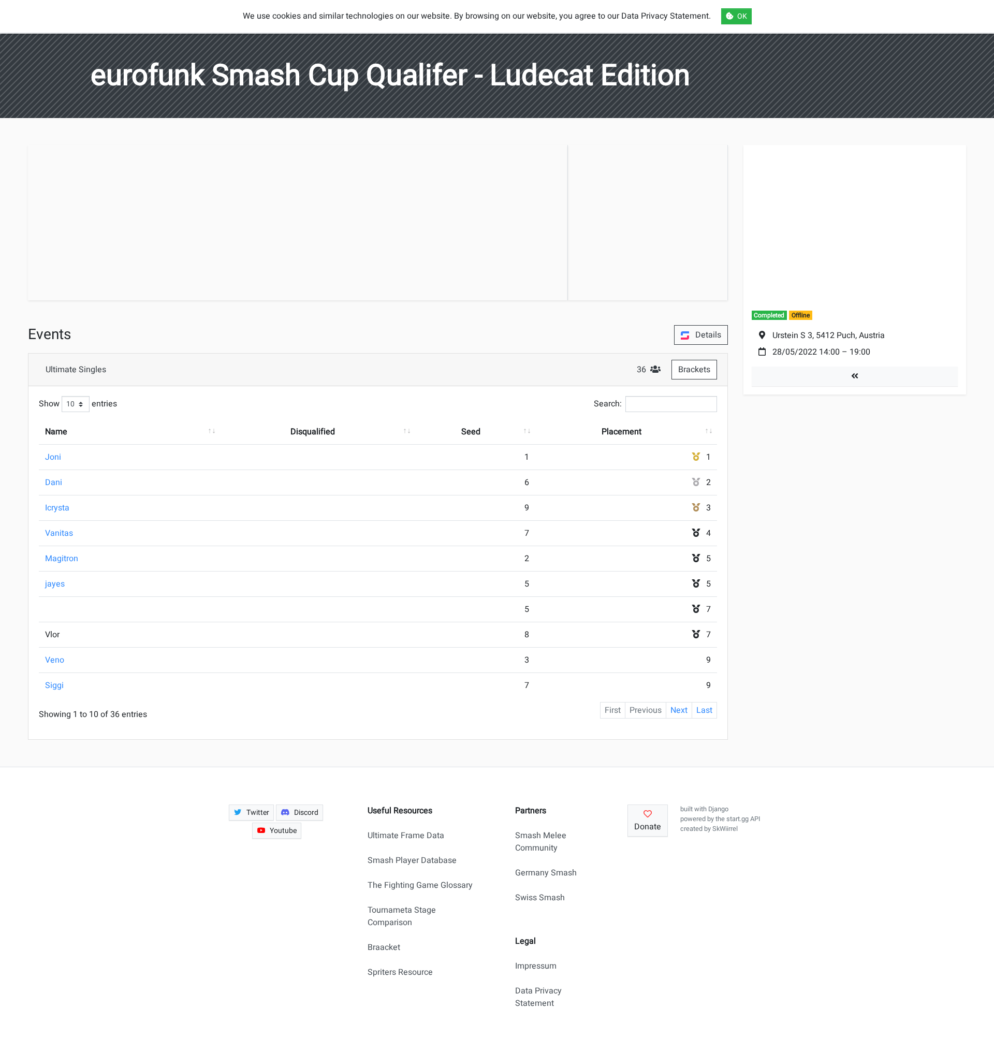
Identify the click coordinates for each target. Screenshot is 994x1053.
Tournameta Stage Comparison (402, 916)
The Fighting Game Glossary (420, 885)
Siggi (54, 685)
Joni (53, 457)
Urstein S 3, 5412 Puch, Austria (828, 335)
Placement (621, 432)
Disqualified (312, 432)
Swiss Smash (540, 897)
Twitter (257, 812)
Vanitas (59, 533)
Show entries (78, 404)
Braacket (384, 947)
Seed (470, 432)
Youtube (283, 830)
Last (704, 710)
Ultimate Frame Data (406, 835)
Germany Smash (546, 873)
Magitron (61, 558)
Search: (608, 404)
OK (742, 16)
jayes (55, 584)
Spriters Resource (400, 972)
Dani (53, 482)
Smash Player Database (412, 860)
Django (718, 809)
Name (56, 432)
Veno (54, 660)
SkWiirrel (725, 828)
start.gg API (743, 819)
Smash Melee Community (540, 841)
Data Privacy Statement (538, 997)
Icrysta (57, 508)
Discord (306, 812)
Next (679, 710)
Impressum (536, 966)
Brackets (694, 369)
